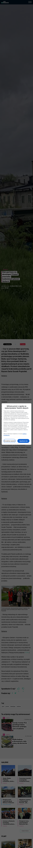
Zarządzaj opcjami (9, 441)
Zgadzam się (23, 441)
